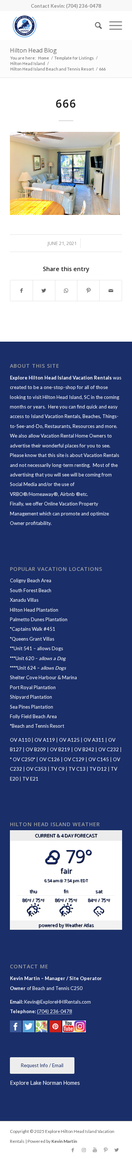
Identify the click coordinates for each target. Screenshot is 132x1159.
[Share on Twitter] (44, 290)
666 (66, 103)
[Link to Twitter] (116, 1149)
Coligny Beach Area (30, 580)
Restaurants (57, 426)
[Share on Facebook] (21, 290)
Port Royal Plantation (33, 687)
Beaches (91, 416)
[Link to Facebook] (72, 1149)
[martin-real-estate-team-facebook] (16, 1028)
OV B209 (36, 749)
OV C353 (36, 769)
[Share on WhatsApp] (66, 290)
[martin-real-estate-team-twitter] (28, 1028)
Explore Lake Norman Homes (45, 1082)
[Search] (95, 25)
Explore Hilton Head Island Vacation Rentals (61, 378)
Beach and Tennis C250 (57, 988)
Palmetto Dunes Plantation (38, 619)
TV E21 (30, 779)
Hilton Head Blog (33, 50)
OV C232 (108, 749)
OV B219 (60, 749)
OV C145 (98, 759)
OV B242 (84, 749)
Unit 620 (24, 658)
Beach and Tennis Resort (38, 726)
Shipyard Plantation (31, 697)
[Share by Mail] (111, 290)
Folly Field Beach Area (33, 716)
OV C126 (49, 759)
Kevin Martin (64, 1141)
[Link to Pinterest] (105, 1149)
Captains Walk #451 (33, 629)
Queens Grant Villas (33, 639)
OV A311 (94, 740)
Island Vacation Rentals (55, 416)
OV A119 (44, 740)
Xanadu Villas (24, 600)
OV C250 (22, 759)
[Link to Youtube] (94, 1149)
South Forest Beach (30, 590)
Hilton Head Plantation (34, 610)
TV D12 (98, 769)
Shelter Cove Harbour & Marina (43, 677)
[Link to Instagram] (83, 1149)
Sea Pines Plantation (31, 707)
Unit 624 (26, 668)
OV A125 (69, 740)
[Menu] (112, 25)
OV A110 (20, 740)
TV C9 (58, 769)
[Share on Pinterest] (88, 290)
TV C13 (77, 769)
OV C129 (74, 759)
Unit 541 (23, 648)
